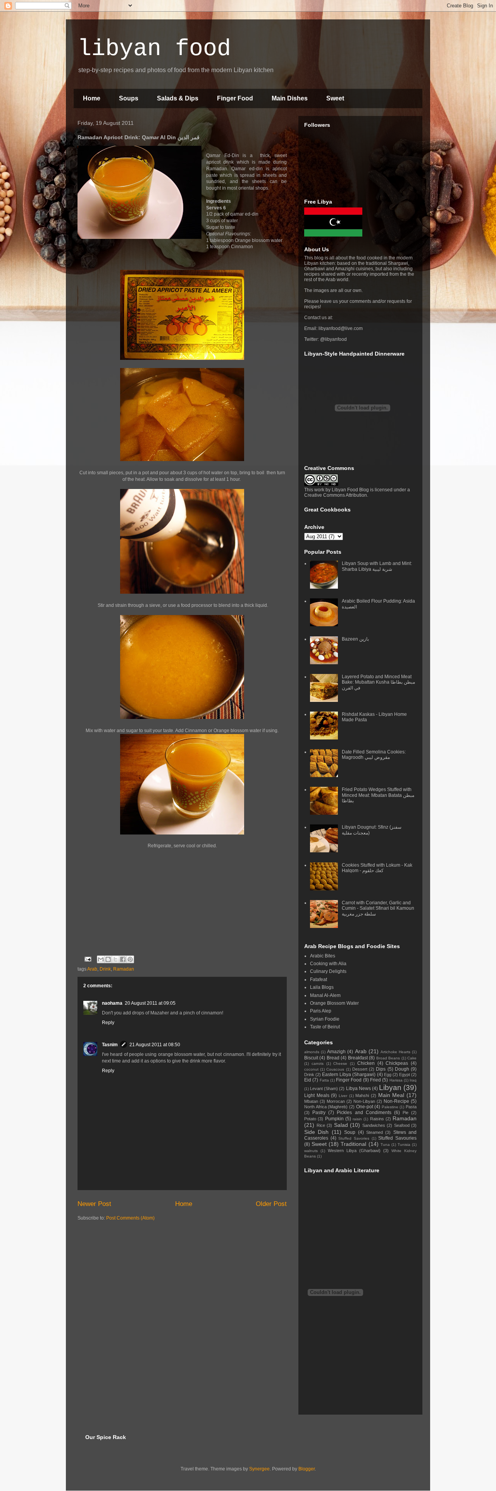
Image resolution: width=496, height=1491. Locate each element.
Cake (412, 1058)
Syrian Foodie (324, 1019)
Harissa (396, 1080)
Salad (341, 1125)
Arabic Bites (322, 956)
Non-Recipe (396, 1101)
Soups (128, 98)
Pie (405, 1112)
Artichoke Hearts (395, 1052)
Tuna (385, 1144)
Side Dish (316, 1132)
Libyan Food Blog (350, 489)
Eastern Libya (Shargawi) (348, 1074)
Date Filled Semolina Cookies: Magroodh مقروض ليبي (374, 754)
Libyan (390, 1087)
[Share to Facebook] (123, 959)
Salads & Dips (177, 98)
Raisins (377, 1118)
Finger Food (235, 98)
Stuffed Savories (353, 1138)
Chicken (366, 1063)
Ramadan (123, 969)
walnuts (311, 1151)
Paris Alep (320, 1011)
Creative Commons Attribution (335, 495)
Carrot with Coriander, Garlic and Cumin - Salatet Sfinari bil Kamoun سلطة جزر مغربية (378, 908)
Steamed (374, 1132)
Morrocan (336, 1101)
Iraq (413, 1080)
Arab (92, 969)
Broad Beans (388, 1058)
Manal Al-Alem (325, 995)
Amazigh (336, 1051)
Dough (402, 1069)
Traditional (353, 1144)
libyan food (154, 49)
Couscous (335, 1069)
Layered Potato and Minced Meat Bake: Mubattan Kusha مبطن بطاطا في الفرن (378, 682)
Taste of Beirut (325, 1027)
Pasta (411, 1106)
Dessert (359, 1069)
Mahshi (362, 1095)
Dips (381, 1069)
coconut (311, 1069)
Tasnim (110, 1044)
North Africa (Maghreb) (326, 1106)
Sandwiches (373, 1125)
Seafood (402, 1125)
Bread (333, 1058)
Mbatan (311, 1101)
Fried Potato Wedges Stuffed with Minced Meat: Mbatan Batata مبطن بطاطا (378, 795)
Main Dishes (290, 98)
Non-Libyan (364, 1101)
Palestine (390, 1107)
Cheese (340, 1063)
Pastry (319, 1112)
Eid (307, 1080)
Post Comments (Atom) (130, 1218)
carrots (318, 1063)
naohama (112, 1003)
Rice (321, 1125)
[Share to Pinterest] (130, 959)
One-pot (364, 1106)
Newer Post (94, 1204)
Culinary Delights (328, 971)
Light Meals (316, 1095)
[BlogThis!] (108, 959)
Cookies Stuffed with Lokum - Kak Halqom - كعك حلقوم (377, 867)
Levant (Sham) (324, 1088)
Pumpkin (334, 1118)
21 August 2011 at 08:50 (154, 1044)
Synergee (259, 1469)
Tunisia (404, 1144)
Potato (310, 1118)
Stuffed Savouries (397, 1138)
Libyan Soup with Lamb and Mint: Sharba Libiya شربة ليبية (377, 566)
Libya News (358, 1088)
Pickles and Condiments (364, 1112)
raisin (357, 1119)
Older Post (271, 1204)
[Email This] (101, 959)
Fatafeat (318, 979)
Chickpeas (397, 1063)
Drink (105, 969)
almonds (311, 1052)
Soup (349, 1132)
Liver (343, 1096)
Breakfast (358, 1058)
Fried (375, 1080)
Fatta (324, 1080)
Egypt (404, 1074)
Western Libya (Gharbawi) (354, 1150)
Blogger (306, 1469)
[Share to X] (115, 959)
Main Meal (391, 1095)
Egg (387, 1074)
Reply (108, 1022)
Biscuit (311, 1058)
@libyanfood (333, 339)
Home (91, 98)
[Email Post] (87, 959)
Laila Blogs (322, 987)
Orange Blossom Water (334, 1003)
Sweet (335, 98)
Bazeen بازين (355, 639)
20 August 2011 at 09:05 (150, 1003)
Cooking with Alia (328, 963)
